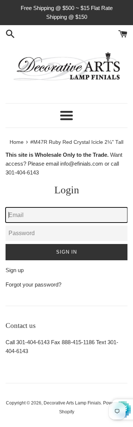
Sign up (15, 270)
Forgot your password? (33, 284)
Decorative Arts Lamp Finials (72, 403)
